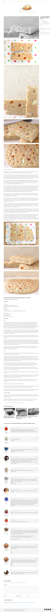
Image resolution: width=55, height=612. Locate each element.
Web (28, 595)
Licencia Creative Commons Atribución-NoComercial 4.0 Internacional (14, 610)
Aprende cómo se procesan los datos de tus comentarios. (26, 602)
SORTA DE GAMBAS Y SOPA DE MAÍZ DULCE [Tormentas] (45, 29)
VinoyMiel (6, 524)
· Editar (19, 448)
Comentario (5, 584)
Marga (14, 175)
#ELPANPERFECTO (45, 22)
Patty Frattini (6, 533)
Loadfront (20, 609)
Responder (36, 457)
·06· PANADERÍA (45, 21)
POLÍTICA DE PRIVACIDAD (41, 1)
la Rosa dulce (6, 515)
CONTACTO (30, 1)
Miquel (6, 452)
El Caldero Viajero (6, 575)
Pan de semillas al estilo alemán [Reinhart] (32, 417)
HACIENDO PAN (26, 1)
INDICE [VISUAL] (21, 1)
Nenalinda (6, 461)
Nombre (5, 595)
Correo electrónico (18, 595)
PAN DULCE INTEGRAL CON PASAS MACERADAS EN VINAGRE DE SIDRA (9, 417)
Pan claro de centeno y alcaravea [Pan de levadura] (21, 418)
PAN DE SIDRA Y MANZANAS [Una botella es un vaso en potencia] (45, 33)
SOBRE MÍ (11, 1)
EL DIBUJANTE (35, 1)
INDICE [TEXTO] (16, 1)
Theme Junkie (13, 609)
